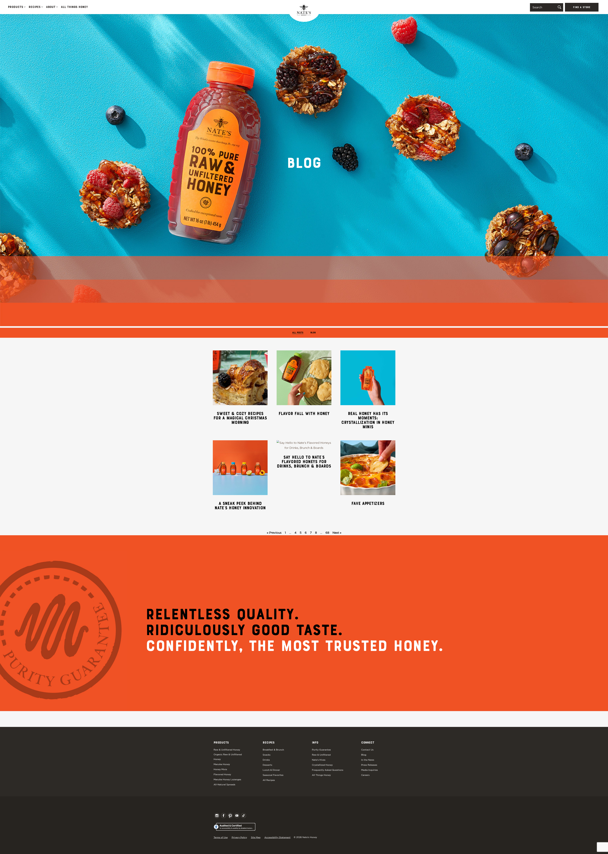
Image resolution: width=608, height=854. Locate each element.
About (50, 7)
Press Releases (369, 765)
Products (15, 7)
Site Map (255, 837)
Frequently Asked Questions (327, 770)
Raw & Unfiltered (321, 755)
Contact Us (367, 749)
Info (315, 742)
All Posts (297, 333)
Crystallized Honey (322, 765)
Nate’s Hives (318, 760)
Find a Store (581, 7)
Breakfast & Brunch (273, 749)
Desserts (267, 765)
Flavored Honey (222, 774)
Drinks (266, 760)
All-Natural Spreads (224, 784)
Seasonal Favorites (273, 775)
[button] (24, 7)
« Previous (274, 532)
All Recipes (269, 780)
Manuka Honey (222, 764)
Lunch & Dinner (271, 770)
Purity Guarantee (321, 749)
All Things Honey (74, 7)
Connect (367, 742)
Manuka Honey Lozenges (227, 779)
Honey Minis (220, 769)
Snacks (266, 755)
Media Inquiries (369, 770)
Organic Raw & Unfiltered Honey (228, 756)
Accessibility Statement (277, 837)
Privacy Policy (239, 837)
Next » (336, 532)
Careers (365, 775)
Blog (313, 333)
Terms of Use (221, 837)
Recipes (35, 7)
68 (327, 532)
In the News (367, 760)
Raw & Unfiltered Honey (227, 749)
